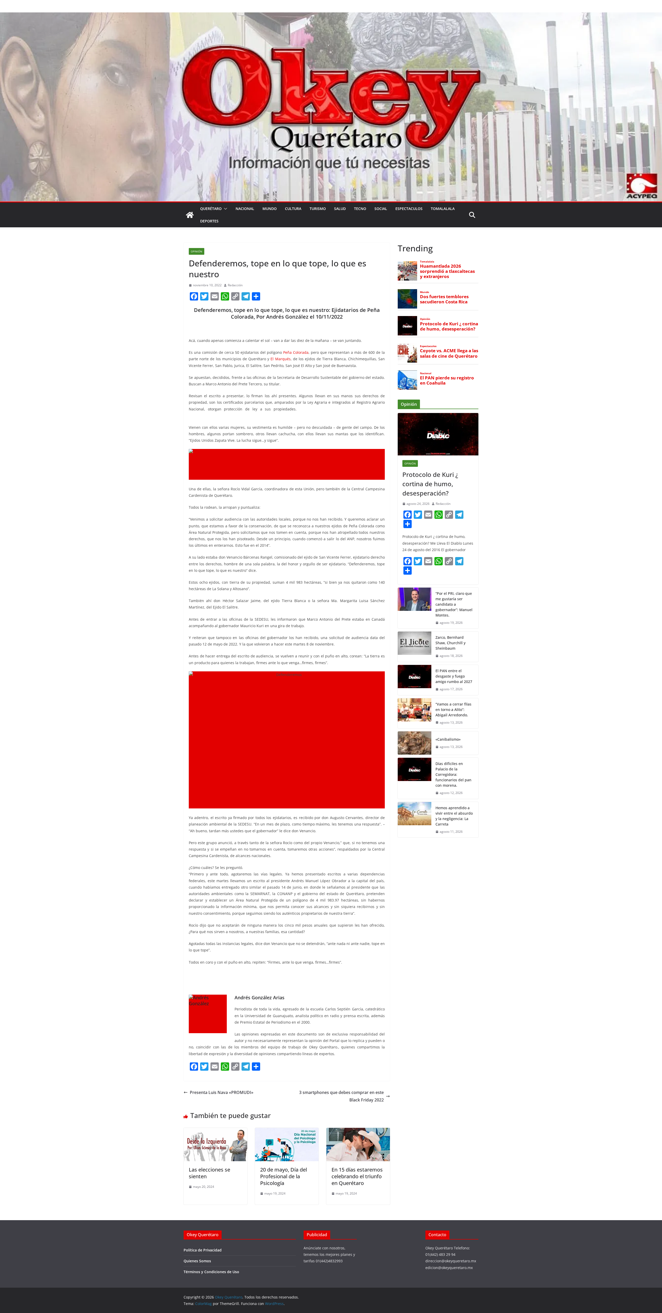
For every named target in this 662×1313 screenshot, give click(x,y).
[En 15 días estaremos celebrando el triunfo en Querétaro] (358, 1131)
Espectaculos (409, 208)
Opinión (196, 251)
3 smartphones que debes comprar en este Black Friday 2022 (341, 1096)
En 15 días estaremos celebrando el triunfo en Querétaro (357, 1176)
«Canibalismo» (448, 739)
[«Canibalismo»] (414, 743)
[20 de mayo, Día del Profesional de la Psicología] (287, 1131)
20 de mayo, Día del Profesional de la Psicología (283, 1176)
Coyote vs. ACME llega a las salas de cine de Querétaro (449, 353)
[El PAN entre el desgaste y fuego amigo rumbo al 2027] (414, 680)
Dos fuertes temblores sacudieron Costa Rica (444, 299)
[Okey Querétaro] (331, 16)
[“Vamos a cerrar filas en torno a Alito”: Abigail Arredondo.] (414, 713)
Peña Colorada (296, 352)
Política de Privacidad (203, 1250)
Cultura (293, 208)
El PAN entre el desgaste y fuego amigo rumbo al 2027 (453, 676)
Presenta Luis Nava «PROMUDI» (221, 1092)
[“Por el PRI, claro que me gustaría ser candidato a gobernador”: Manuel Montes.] (414, 608)
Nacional (245, 208)
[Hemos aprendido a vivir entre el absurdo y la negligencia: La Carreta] (414, 820)
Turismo (318, 208)
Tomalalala (443, 208)
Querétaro (211, 208)
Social (380, 208)
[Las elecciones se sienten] (215, 1131)
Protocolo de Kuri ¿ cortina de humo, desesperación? (449, 326)
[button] (224, 208)
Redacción (235, 285)
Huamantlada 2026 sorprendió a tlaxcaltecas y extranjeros (447, 271)
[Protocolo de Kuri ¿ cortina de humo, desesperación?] (438, 434)
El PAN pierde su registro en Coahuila (447, 380)
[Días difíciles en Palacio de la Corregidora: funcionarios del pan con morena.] (414, 778)
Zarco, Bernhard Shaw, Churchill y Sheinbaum (450, 643)
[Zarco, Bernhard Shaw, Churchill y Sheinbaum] (414, 647)
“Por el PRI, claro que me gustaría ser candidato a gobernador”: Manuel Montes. (453, 604)
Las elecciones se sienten (209, 1173)
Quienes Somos (197, 1260)
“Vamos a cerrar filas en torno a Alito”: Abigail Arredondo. (453, 709)
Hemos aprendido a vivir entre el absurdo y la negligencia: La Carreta (454, 816)
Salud (340, 208)
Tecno (360, 208)
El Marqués (280, 358)
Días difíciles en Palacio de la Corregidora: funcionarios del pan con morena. (453, 774)
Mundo (269, 208)
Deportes (209, 221)
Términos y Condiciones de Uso (211, 1271)
